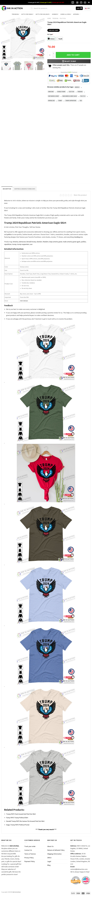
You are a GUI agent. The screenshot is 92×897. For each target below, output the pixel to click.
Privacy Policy (29, 858)
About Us (50, 846)
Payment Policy (29, 861)
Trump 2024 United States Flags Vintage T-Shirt (57, 141)
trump (60, 100)
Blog (48, 865)
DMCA (49, 858)
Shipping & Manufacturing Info (24, 189)
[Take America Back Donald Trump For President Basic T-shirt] (12, 126)
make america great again (70, 96)
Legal (49, 861)
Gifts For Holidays (43, 14)
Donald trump (61, 91)
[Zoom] (4, 57)
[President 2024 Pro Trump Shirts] (34, 126)
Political (63, 18)
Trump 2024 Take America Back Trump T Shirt (79, 141)
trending (77, 237)
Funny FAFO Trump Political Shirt (17, 818)
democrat (51, 91)
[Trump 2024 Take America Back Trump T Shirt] (80, 126)
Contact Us (28, 850)
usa (81, 100)
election (71, 91)
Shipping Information (54, 854)
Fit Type (50, 34)
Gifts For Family (27, 14)
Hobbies (55, 14)
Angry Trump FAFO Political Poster (17, 825)
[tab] (6, 189)
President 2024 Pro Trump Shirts (34, 141)
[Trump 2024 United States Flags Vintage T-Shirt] (57, 126)
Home (49, 18)
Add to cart (73, 55)
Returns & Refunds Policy (56, 850)
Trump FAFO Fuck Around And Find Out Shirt (21, 814)
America (77, 87)
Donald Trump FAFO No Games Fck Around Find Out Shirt (25, 821)
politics (82, 96)
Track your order (29, 846)
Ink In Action (24, 301)
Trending (15, 14)
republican (51, 100)
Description (7, 189)
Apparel (76, 14)
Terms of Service (30, 854)
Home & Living (65, 14)
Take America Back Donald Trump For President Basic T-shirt (11, 141)
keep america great (53, 96)
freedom (80, 91)
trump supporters (70, 100)
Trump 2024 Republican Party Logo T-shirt (10, 176)
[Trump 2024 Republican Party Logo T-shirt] (12, 160)
